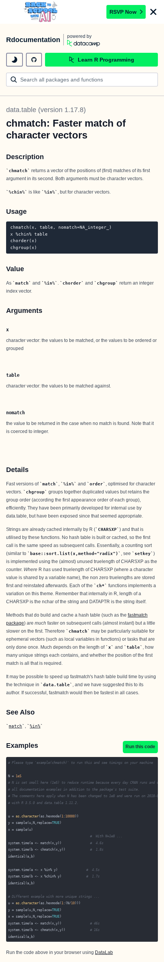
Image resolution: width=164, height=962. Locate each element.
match (15, 726)
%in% (35, 726)
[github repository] (34, 60)
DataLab (104, 952)
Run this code (140, 746)
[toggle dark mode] (14, 60)
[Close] (153, 12)
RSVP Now (123, 12)
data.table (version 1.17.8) (46, 110)
